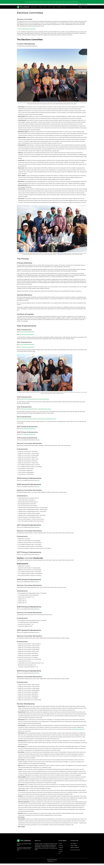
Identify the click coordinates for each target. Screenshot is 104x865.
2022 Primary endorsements (27, 408)
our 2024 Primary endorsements (26, 347)
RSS (59, 853)
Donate (53, 6)
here (38, 439)
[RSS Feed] (86, 4)
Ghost (55, 861)
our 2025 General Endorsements (26, 331)
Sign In (80, 6)
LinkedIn (60, 849)
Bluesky (60, 843)
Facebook (61, 847)
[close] (103, 2)
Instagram (61, 845)
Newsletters (59, 6)
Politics (44, 6)
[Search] (83, 7)
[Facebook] (81, 4)
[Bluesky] (78, 4)
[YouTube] (84, 4)
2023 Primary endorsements (27, 399)
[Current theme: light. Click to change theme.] (86, 7)
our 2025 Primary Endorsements (26, 334)
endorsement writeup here (29, 428)
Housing (40, 6)
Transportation (34, 6)
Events (49, 6)
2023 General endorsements (42, 399)
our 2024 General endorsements (26, 344)
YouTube (61, 851)
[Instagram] (79, 4)
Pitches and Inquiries (75, 849)
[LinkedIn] (83, 4)
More (64, 6)
